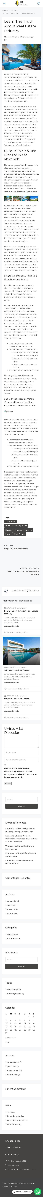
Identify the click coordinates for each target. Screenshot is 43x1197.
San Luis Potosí (14, 1147)
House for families (13, 530)
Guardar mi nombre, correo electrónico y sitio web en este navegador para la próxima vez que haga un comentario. (20, 772)
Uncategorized (14, 938)
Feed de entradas (15, 1116)
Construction (13, 10)
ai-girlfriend (12, 934)
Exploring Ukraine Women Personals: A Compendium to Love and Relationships (21, 839)
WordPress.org (14, 1124)
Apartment (10, 521)
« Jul (7, 1042)
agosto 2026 (13, 901)
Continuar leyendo (11, 626)
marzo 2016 (12, 909)
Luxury (8, 534)
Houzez (28, 530)
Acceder (11, 1112)
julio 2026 (11, 905)
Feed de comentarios (17, 1120)
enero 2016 (12, 913)
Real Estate (19, 534)
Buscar (21, 806)
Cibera (14, 1186)
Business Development (16, 526)
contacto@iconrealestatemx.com (22, 1169)
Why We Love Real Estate (16, 670)
